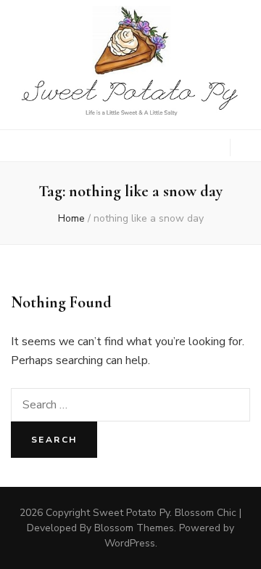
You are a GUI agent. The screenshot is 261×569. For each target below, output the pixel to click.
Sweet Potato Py (131, 513)
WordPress (129, 543)
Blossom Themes (134, 528)
